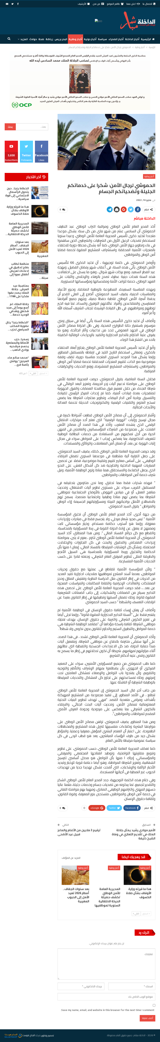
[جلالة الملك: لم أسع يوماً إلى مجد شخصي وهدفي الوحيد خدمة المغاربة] (39, 308)
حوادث (33, 39)
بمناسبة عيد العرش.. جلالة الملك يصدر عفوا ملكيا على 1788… (18, 291)
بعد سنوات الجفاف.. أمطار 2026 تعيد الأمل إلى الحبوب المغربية (28, 248)
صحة (41, 39)
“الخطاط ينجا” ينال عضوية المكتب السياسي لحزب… (17, 326)
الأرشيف (82, 4)
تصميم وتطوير (47, 1035)
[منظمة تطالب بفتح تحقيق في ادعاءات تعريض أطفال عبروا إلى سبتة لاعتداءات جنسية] (39, 268)
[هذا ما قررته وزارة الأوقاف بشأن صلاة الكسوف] (137, 875)
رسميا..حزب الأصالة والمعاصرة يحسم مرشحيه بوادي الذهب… (17, 344)
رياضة (49, 39)
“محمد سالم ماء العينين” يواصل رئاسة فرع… (18, 361)
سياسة (102, 39)
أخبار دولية (90, 39)
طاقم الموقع (113, 4)
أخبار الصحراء (116, 39)
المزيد (24, 39)
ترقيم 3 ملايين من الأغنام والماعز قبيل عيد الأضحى (79, 832)
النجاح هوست (28, 1035)
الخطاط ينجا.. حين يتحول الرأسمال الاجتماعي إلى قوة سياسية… (17, 193)
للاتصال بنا (147, 4)
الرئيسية (146, 39)
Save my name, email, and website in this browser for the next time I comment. (107, 1010)
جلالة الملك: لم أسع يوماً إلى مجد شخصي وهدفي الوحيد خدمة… (17, 309)
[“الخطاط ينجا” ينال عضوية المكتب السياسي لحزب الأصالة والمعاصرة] (39, 327)
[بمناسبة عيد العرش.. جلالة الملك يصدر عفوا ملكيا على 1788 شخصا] (39, 290)
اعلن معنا (131, 4)
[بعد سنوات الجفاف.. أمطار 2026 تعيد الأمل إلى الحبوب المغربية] (75, 875)
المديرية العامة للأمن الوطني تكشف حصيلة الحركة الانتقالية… (17, 229)
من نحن (96, 4)
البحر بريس (61, 39)
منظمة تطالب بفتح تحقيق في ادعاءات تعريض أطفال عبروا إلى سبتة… (28, 270)
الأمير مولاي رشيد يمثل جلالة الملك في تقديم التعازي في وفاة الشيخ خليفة (133, 834)
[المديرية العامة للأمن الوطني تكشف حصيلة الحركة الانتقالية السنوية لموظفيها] (106, 875)
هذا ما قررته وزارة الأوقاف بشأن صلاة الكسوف (18, 210)
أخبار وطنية (75, 39)
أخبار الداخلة (132, 39)
